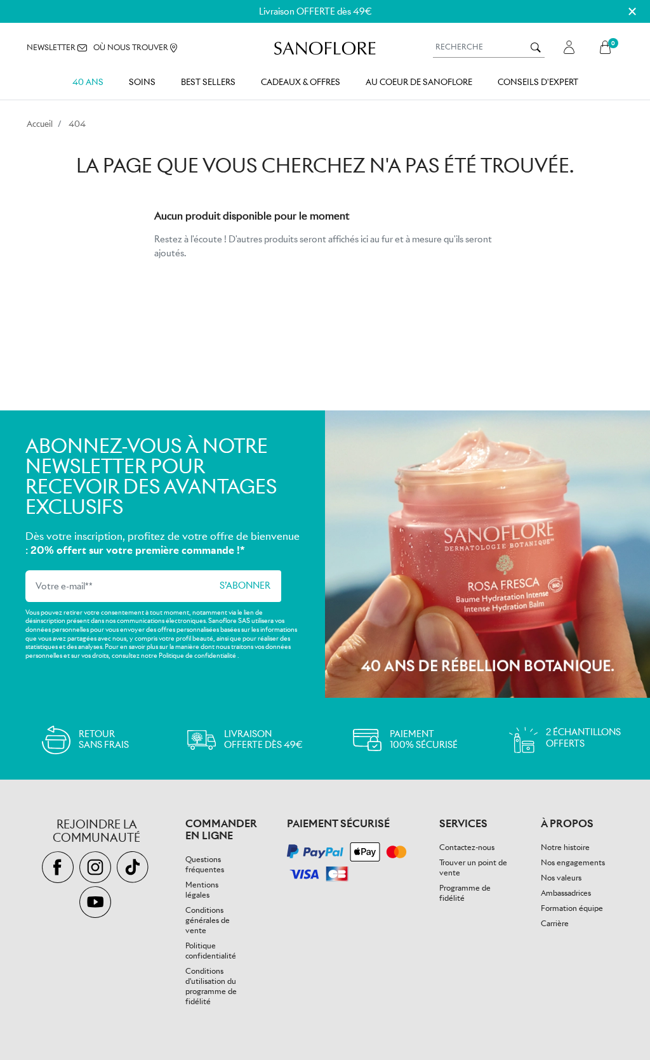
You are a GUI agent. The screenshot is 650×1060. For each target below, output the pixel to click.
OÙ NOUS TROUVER (131, 47)
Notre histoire (565, 847)
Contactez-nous (466, 847)
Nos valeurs (561, 877)
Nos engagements (573, 862)
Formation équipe (572, 908)
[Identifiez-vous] (569, 47)
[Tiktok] (134, 867)
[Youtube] (96, 902)
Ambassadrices (566, 893)
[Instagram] (98, 867)
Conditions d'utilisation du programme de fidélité (211, 986)
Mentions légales (201, 890)
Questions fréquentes (204, 864)
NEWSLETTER (52, 47)
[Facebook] (60, 867)
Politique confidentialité (210, 950)
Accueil (40, 124)
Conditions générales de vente (207, 920)
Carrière (555, 923)
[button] (608, 47)
